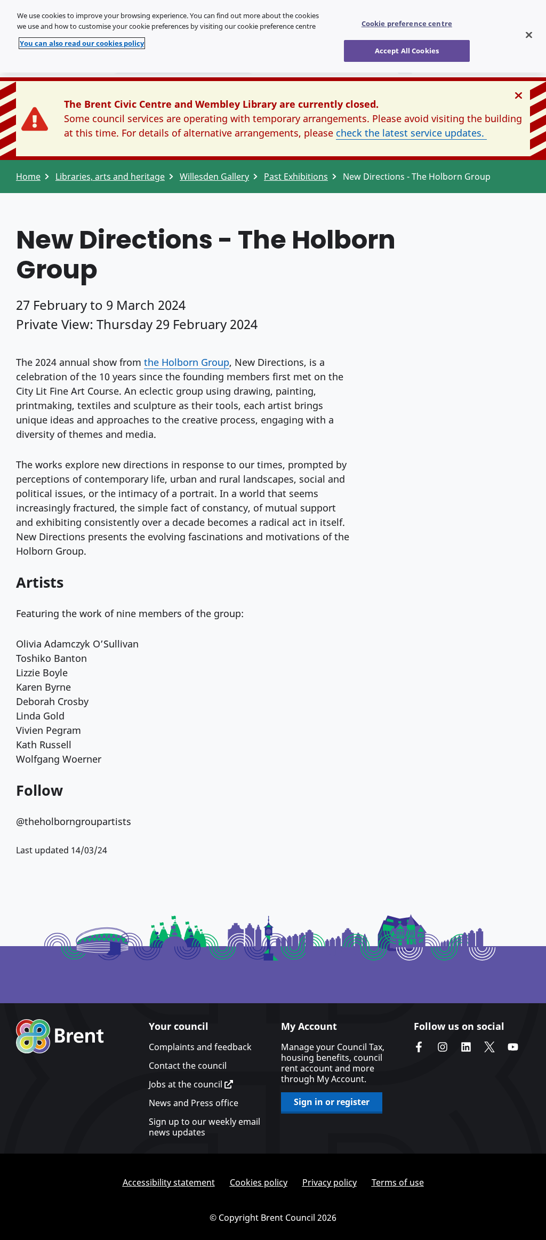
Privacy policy (329, 1182)
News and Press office (193, 1103)
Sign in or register (332, 1102)
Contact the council (188, 1065)
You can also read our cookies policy (82, 43)
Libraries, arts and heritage (110, 176)
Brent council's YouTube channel (513, 1047)
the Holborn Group (186, 362)
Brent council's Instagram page (442, 1047)
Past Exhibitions (296, 176)
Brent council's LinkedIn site (466, 1047)
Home (28, 176)
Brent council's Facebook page (419, 1047)
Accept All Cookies (407, 50)
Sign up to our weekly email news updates (204, 1127)
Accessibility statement (169, 1182)
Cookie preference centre (407, 23)
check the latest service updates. (411, 132)
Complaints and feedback (200, 1047)
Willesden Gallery (214, 176)
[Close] (529, 35)
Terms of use (398, 1182)
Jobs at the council (186, 1084)
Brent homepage (60, 1036)
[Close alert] (518, 95)
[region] (273, 36)
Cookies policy (258, 1182)
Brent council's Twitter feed (489, 1047)
